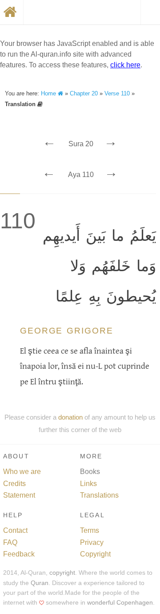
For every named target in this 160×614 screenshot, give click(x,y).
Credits (14, 483)
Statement (19, 495)
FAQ (10, 542)
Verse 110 (117, 93)
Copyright (95, 554)
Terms (89, 530)
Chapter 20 (84, 93)
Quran (39, 583)
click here (125, 65)
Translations (99, 495)
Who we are (22, 471)
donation (70, 417)
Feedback (19, 554)
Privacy (92, 542)
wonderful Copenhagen (120, 602)
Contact (15, 530)
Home (49, 93)
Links (88, 483)
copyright (62, 572)
